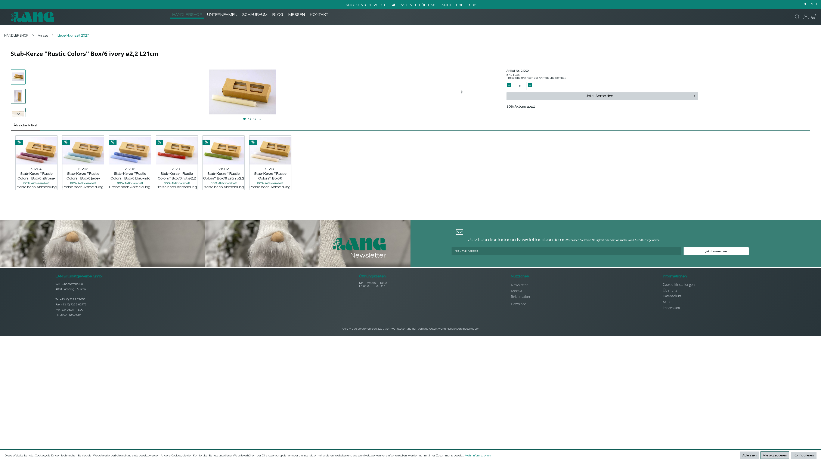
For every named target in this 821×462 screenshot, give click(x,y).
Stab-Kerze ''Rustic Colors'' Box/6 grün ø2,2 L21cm (223, 176)
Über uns (670, 290)
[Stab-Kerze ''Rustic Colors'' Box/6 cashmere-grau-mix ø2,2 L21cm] (270, 151)
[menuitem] (187, 15)
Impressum (671, 307)
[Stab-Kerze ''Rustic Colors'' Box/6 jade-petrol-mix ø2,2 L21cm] (83, 151)
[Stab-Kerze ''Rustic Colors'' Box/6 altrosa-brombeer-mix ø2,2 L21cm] (36, 151)
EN (811, 4)
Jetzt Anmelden (599, 96)
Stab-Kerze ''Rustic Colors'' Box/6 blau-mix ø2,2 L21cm (130, 176)
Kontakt (516, 291)
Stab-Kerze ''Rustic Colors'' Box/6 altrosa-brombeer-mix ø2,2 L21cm (36, 176)
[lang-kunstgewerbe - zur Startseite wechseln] (32, 17)
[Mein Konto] (805, 16)
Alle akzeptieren (775, 455)
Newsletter (519, 285)
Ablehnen (749, 455)
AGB (666, 302)
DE (805, 4)
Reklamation (520, 296)
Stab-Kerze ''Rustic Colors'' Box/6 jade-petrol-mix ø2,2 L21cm (83, 176)
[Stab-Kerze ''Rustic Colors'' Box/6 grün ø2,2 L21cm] (223, 151)
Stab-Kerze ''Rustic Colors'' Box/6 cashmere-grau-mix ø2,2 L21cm (270, 176)
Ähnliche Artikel (25, 125)
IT (816, 4)
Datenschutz (672, 296)
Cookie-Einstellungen (679, 284)
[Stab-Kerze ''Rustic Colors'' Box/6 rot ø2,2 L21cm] (177, 151)
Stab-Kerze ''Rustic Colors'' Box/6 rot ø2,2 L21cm (177, 176)
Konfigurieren (804, 455)
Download (518, 304)
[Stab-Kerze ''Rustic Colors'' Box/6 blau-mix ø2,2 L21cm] (130, 151)
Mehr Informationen (478, 456)
